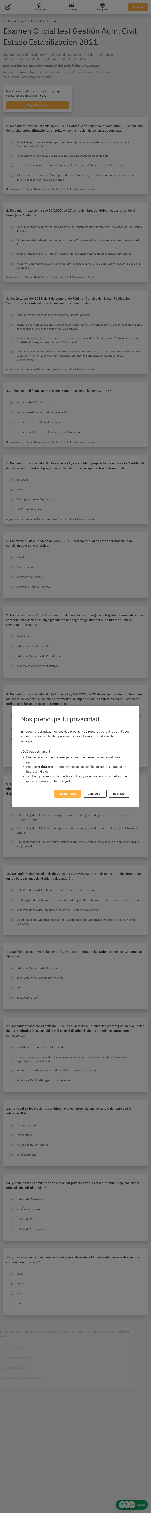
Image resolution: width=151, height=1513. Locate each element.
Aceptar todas (67, 793)
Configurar (95, 793)
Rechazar (119, 793)
